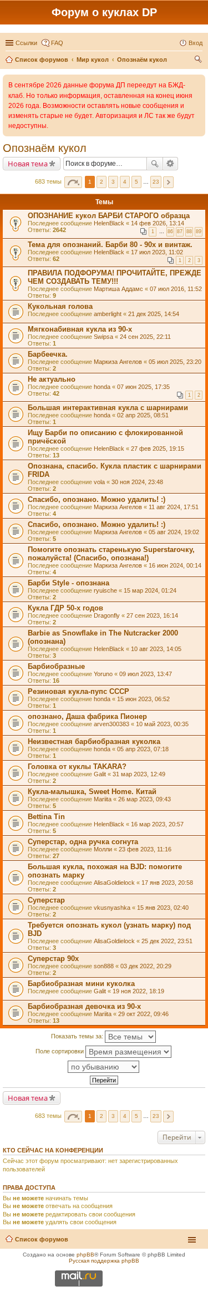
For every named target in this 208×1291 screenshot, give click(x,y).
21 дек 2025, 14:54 (153, 314)
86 (170, 231)
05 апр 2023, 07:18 (143, 749)
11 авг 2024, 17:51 (174, 507)
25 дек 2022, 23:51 (166, 941)
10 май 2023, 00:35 (162, 724)
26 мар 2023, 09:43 (144, 799)
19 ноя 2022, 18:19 (138, 991)
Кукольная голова (60, 306)
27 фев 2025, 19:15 (157, 448)
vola (99, 482)
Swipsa (103, 336)
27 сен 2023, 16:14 (152, 615)
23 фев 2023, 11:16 (145, 849)
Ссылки (26, 43)
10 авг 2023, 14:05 (156, 649)
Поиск (154, 163)
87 (179, 231)
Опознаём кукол (45, 148)
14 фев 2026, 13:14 (157, 223)
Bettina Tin (46, 816)
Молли (103, 849)
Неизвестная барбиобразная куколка (94, 741)
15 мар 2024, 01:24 (150, 590)
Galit (100, 774)
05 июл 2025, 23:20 (175, 361)
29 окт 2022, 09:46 (143, 1014)
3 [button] (113, 182)
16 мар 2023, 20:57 (157, 824)
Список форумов (41, 1239)
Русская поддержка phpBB (104, 1261)
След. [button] (168, 182)
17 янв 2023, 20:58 (167, 882)
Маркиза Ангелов (118, 361)
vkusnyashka (112, 907)
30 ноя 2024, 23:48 (137, 482)
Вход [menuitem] (195, 43)
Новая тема (28, 164)
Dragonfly (107, 615)
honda (102, 386)
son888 (104, 966)
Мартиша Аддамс (118, 288)
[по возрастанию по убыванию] (104, 1067)
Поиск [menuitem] (199, 60)
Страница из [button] (73, 182)
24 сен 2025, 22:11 (145, 336)
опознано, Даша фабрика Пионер (87, 716)
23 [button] (156, 182)
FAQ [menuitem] (57, 43)
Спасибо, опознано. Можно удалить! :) (96, 499)
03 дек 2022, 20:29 (145, 966)
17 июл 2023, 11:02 (157, 252)
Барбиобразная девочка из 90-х (84, 1006)
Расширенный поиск (170, 163)
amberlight (107, 314)
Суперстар (46, 900)
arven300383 (111, 724)
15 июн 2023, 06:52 (143, 699)
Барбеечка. (48, 354)
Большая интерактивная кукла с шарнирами (108, 407)
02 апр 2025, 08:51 (143, 415)
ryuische (105, 590)
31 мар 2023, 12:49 (139, 774)
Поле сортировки (60, 1051)
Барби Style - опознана (68, 583)
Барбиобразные (56, 666)
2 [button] (101, 182)
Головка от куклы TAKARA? (77, 766)
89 (198, 231)
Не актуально (51, 379)
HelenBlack (109, 223)
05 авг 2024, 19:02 (174, 532)
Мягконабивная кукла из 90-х (80, 329)
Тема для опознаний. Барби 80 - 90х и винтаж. (110, 244)
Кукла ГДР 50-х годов (65, 608)
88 (189, 231)
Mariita (102, 799)
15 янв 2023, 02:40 (163, 907)
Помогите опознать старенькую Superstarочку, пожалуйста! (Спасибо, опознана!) (111, 553)
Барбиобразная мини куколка (81, 983)
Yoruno (103, 674)
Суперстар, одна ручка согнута (83, 841)
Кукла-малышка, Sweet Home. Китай (92, 791)
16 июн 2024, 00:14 (175, 565)
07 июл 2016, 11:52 (176, 288)
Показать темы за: (78, 1036)
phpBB (85, 1254)
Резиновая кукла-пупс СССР (78, 691)
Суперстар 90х (53, 958)
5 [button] (136, 182)
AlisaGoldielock (114, 882)
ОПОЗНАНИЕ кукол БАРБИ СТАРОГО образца (109, 215)
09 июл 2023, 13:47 (145, 674)
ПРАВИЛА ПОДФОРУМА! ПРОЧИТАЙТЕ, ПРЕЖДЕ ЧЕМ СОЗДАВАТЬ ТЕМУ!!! (114, 277)
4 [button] (124, 182)
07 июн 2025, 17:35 (143, 386)
